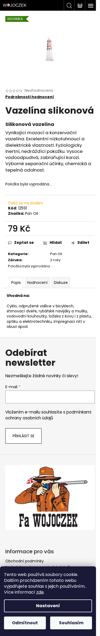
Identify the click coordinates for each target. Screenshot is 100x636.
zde (40, 592)
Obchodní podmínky (24, 561)
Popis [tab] (16, 282)
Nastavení (48, 606)
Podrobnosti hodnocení (29, 97)
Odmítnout (25, 623)
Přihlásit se (23, 436)
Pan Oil (31, 213)
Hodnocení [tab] (37, 282)
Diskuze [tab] (61, 282)
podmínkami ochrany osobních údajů (48, 415)
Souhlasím (71, 623)
